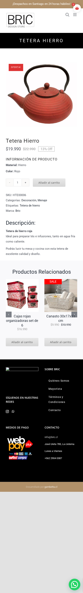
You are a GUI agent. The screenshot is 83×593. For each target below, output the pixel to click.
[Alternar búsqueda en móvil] (67, 15)
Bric (17, 211)
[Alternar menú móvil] (75, 15)
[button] (9, 314)
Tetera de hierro (30, 205)
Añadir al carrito (49, 182)
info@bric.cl (51, 437)
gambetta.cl (50, 486)
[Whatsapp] (13, 411)
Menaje (42, 200)
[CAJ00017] (22, 280)
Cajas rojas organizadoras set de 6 (22, 320)
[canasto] (60, 280)
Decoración (28, 200)
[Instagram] (7, 411)
